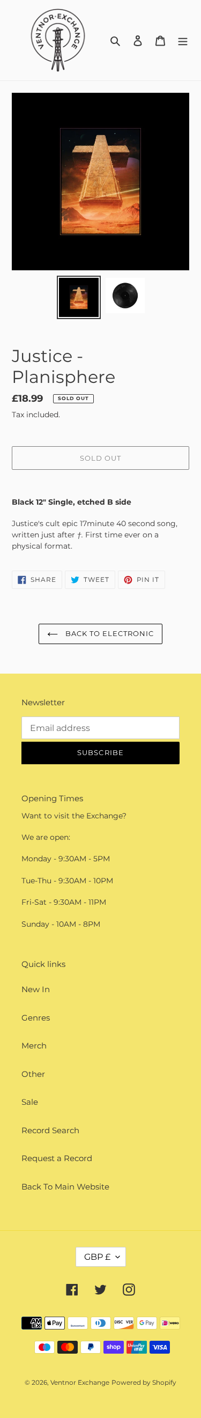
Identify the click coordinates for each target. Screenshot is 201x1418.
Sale (29, 1102)
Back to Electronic (108, 633)
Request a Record (56, 1158)
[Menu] (183, 40)
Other (33, 1074)
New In (35, 989)
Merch (34, 1045)
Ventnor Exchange (79, 1382)
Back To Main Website (65, 1186)
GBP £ (97, 1257)
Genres (35, 1018)
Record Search (50, 1130)
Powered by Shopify (143, 1382)
